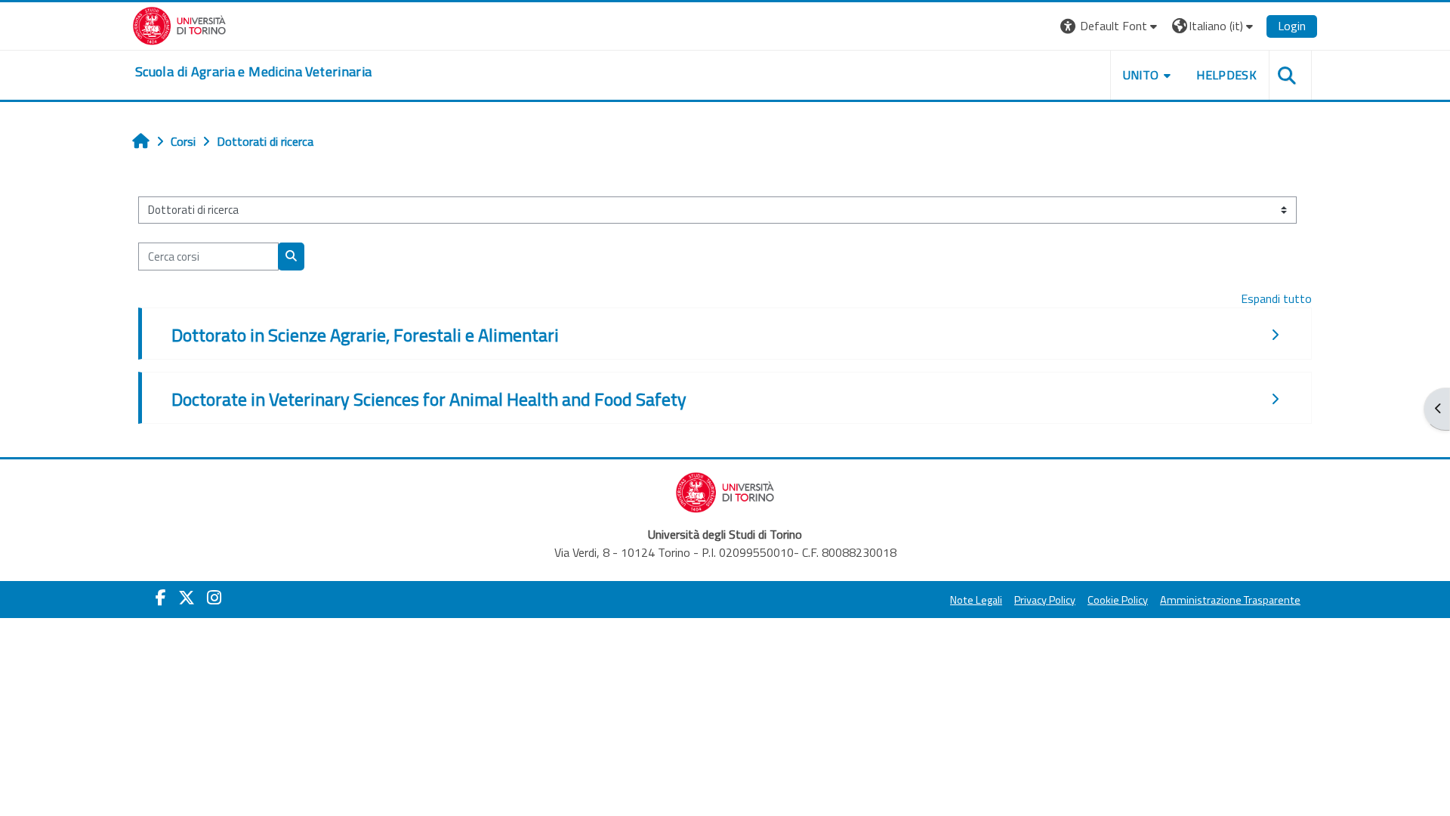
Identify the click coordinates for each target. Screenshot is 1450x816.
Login (1292, 26)
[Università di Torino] (179, 24)
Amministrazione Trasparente (1230, 600)
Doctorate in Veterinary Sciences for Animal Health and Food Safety (428, 399)
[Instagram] (214, 597)
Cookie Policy (1118, 600)
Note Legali (976, 600)
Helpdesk (1226, 75)
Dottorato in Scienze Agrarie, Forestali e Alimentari (365, 334)
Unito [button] (1141, 75)
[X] (186, 597)
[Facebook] (161, 597)
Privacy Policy (1044, 600)
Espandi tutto (1276, 298)
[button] (1110, 26)
